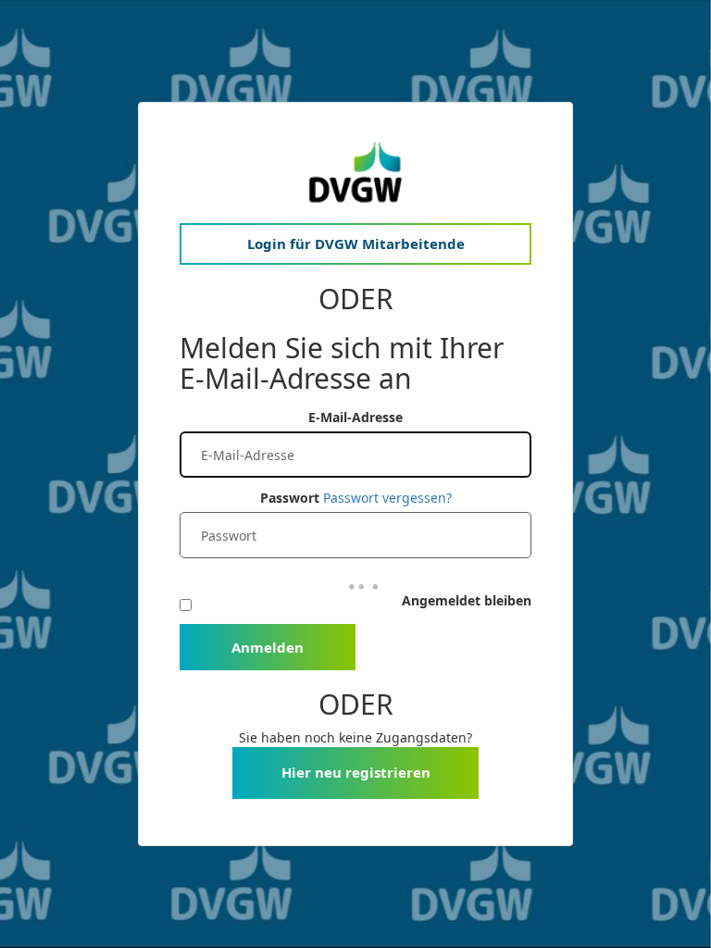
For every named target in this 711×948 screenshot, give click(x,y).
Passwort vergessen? (387, 497)
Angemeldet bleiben (466, 600)
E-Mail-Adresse (355, 417)
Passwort (289, 497)
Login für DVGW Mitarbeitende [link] (356, 243)
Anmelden (267, 647)
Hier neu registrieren (355, 772)
